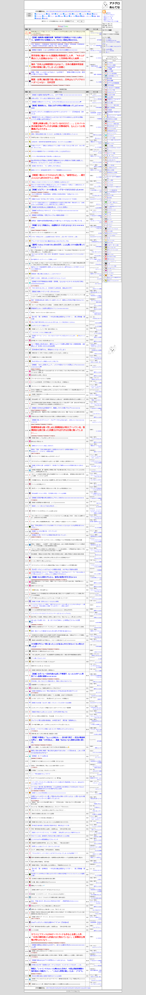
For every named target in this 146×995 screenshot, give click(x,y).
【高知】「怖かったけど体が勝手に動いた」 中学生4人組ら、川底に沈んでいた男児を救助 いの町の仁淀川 (57, 803)
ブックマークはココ (109, 14)
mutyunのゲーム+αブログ (112, 233)
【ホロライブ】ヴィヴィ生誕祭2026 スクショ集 (44, 232)
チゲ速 (108, 237)
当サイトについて (108, 16)
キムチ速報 (99, 82)
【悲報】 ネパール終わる (39, 756)
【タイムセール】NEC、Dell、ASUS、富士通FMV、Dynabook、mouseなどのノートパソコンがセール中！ (57, 255)
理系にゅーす (98, 747)
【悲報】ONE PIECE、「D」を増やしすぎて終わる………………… (50, 166)
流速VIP (100, 699)
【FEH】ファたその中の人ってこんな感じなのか (44, 511)
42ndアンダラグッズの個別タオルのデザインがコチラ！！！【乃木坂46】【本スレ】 (57, 113)
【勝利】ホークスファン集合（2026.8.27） (42, 445)
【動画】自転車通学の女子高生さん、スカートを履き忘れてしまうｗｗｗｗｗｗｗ (53, 640)
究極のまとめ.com (110, 259)
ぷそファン (109, 150)
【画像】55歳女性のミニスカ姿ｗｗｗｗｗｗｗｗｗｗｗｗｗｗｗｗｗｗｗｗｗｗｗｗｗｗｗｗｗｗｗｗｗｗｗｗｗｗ (58, 395)
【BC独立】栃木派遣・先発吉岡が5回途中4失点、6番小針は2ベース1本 (50, 825)
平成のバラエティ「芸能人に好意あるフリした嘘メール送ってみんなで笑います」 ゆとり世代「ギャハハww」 (58, 146)
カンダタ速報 (98, 147)
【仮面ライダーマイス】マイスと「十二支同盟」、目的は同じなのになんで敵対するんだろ (55, 832)
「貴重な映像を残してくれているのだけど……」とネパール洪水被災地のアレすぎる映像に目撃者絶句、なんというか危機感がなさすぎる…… (58, 126)
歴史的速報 (109, 197)
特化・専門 (51, 14)
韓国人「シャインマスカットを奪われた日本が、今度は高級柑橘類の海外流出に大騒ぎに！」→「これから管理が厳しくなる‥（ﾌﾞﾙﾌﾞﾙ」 (57, 970)
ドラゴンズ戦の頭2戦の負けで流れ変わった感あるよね (45, 156)
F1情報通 (99, 118)
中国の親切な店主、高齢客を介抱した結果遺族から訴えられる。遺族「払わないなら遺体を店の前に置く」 (58, 412)
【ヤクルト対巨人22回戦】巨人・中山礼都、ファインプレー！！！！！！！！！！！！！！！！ (57, 716)
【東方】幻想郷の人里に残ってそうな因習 (42, 813)
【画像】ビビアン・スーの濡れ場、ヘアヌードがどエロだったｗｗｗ (57, 190)
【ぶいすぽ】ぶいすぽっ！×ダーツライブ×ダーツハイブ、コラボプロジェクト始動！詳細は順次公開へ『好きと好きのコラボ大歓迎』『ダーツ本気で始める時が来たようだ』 (58, 263)
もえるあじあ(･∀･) (97, 195)
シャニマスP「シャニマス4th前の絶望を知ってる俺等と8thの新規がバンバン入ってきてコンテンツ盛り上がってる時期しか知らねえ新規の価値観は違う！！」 (58, 295)
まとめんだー (110, 224)
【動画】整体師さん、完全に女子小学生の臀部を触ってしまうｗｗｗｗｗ (57, 107)
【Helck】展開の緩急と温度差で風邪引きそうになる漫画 (46, 976)
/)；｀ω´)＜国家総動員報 (112, 190)
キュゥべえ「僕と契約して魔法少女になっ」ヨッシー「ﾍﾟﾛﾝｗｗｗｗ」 (50, 806)
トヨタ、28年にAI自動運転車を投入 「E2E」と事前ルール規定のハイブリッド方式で (54, 521)
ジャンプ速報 (98, 793)
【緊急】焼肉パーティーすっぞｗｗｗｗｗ (45, 291)
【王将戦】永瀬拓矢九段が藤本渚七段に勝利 (43, 878)
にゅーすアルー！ (97, 413)
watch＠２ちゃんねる (96, 471)
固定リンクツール (108, 19)
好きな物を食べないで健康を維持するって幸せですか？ (46, 688)
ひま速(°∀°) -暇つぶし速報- (113, 245)
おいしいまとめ (98, 484)
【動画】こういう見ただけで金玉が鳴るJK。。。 (44, 506)
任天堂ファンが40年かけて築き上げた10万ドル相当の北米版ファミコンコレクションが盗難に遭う (57, 874)
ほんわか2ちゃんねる (111, 209)
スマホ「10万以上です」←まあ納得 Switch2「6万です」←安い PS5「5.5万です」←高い (54, 236)
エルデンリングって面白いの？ (40, 325)
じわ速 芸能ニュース (112, 76)
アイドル (38, 16)
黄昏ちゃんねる (110, 254)
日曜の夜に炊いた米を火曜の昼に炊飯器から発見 (44, 733)
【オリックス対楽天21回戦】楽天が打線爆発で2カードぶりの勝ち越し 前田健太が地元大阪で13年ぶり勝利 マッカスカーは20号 (57, 475)
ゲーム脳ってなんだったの (38, 658)
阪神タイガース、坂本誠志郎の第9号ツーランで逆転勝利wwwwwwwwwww (51, 170)
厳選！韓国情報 (98, 74)
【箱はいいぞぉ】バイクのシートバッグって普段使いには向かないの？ (50, 182)
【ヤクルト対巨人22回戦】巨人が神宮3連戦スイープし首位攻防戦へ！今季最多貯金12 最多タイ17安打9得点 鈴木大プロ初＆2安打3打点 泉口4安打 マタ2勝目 (58, 549)
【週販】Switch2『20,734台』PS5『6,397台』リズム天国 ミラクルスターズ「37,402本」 (54, 199)
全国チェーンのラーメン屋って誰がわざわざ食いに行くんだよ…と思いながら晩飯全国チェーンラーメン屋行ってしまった (58, 797)
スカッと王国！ (98, 186)
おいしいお (99, 329)
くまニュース (98, 269)
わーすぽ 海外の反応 (96, 898)
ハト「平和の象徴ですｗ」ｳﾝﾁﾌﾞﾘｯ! (40, 774)
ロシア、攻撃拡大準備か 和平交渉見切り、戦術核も (45, 849)
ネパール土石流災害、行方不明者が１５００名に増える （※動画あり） (50, 382)
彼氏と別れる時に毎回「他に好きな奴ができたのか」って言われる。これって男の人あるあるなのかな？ (58, 751)
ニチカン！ (99, 865)
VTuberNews (98, 264)
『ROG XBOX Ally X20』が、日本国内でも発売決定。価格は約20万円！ (52, 288)
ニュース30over (110, 204)
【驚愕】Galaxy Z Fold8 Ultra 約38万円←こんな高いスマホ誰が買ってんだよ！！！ (58, 246)
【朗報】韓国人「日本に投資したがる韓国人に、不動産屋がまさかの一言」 (51, 865)
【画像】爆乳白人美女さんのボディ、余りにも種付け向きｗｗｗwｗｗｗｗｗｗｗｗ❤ (58, 946)
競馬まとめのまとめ (97, 379)
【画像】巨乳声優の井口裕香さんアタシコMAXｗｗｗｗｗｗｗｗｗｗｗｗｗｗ (57, 498)
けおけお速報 (98, 322)
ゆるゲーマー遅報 (97, 288)
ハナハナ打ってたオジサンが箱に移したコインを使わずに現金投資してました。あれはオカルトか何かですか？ (57, 783)
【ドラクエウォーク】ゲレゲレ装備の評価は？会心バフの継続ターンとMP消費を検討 (54, 565)
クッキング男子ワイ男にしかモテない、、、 (43, 561)
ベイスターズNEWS (97, 826)
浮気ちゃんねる (98, 617)
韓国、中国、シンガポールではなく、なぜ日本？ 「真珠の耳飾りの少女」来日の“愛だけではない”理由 (58, 73)
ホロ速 (100, 233)
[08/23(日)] (75, 11)
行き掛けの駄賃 (98, 734)
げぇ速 (100, 658)
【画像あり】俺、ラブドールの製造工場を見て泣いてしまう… (49, 535)
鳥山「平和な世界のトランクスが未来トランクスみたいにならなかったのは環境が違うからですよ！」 (57, 526)
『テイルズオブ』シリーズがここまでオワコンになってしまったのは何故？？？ (54, 853)
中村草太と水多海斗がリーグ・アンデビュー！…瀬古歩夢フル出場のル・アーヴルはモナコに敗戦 (57, 626)
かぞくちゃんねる (97, 162)
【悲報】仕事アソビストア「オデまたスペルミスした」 (46, 889)
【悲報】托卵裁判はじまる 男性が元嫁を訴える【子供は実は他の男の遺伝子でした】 (54, 691)
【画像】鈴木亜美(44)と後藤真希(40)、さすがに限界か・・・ (51, 207)
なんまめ (99, 278)
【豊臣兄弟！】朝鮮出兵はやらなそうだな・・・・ (45, 651)
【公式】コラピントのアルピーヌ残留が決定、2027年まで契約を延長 (54, 569)
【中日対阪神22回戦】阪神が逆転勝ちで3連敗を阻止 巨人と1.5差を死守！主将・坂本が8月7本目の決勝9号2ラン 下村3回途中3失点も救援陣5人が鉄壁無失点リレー (58, 403)
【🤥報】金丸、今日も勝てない (39, 590)
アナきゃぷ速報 (111, 65)
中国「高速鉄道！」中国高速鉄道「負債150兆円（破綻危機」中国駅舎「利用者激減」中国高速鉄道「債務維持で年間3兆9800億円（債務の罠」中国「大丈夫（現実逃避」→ (57, 45)
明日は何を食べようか (96, 292)
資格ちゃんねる (98, 610)
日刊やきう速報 (98, 836)
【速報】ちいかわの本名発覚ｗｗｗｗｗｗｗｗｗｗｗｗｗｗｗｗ (48, 793)
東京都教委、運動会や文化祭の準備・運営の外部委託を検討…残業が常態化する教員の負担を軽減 (57, 554)
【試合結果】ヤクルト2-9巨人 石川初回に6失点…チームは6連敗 (48, 493)
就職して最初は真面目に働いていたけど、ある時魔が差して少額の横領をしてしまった (54, 134)
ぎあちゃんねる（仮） (96, 362)
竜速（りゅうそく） (97, 400)
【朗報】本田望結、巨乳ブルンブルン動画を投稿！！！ (50, 215)
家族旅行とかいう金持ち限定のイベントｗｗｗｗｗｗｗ (50, 308)
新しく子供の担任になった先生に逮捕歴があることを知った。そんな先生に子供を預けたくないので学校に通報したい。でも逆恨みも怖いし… (58, 251)
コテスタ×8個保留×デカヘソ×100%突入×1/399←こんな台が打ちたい (51, 151)
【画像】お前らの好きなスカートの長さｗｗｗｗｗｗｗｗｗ (47, 951)
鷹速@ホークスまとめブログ (113, 280)
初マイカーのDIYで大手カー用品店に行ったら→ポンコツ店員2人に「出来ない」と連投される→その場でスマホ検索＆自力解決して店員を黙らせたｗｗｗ (57, 185)
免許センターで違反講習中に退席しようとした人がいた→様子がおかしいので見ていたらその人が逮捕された (57, 268)
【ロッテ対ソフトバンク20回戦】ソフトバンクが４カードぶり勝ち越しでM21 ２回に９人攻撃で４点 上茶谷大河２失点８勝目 (58, 516)
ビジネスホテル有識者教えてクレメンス (44, 839)
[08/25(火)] (62, 11)
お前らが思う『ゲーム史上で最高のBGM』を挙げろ (46, 98)
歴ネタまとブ (98, 138)
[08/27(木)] (49, 11)
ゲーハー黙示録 (98, 99)
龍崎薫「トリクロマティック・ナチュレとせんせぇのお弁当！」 (48, 894)
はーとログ (99, 692)
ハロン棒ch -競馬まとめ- (112, 202)
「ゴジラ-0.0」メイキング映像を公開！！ (42, 332)
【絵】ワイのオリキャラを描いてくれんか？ (43, 661)
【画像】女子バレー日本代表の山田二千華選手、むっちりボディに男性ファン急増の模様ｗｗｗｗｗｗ (57, 675)
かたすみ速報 (98, 850)
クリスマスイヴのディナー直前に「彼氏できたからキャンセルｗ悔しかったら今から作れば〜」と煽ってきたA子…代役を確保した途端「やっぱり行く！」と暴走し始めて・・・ (58, 605)
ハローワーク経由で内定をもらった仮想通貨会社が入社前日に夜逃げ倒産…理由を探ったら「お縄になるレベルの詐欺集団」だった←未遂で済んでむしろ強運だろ (58, 203)
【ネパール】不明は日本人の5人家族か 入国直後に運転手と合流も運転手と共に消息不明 (55, 305)
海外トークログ (98, 451)
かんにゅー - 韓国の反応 (113, 123)
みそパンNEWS (98, 305)
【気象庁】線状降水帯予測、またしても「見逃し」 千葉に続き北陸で (50, 843)
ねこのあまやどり (98, 910)
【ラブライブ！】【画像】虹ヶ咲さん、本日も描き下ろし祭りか (48, 386)
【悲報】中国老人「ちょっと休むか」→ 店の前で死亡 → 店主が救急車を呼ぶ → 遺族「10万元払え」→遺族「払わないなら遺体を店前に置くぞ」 (58, 739)
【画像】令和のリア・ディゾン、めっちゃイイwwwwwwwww (47, 917)
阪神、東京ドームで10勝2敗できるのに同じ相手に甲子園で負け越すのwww (51, 631)
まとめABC (99, 506)
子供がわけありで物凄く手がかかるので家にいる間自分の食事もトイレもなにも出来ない (55, 416)
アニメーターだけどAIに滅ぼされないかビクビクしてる (50, 241)
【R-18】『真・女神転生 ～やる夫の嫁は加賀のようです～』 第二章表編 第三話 (58, 318)
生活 (66, 16)
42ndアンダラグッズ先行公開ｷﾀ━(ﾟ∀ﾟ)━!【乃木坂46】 (50, 922)
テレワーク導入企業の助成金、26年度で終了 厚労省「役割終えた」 (54, 720)
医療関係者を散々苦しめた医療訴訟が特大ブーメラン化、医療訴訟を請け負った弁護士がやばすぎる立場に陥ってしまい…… (58, 430)
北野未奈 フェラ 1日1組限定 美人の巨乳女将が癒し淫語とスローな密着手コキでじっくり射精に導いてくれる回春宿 (58, 594)
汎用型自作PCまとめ (96, 241)
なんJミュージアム (97, 95)
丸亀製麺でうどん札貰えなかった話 (40, 684)
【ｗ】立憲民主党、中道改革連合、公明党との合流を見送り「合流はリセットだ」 (55, 194)
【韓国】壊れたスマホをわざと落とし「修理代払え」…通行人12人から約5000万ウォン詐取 (58, 176)
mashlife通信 (98, 207)
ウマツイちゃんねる (97, 598)
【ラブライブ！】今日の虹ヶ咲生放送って (42, 818)
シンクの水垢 (34, 930)
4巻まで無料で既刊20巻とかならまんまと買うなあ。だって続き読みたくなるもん (53, 322)
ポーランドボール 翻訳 (96, 847)
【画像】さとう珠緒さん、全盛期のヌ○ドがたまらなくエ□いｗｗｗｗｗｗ (57, 226)
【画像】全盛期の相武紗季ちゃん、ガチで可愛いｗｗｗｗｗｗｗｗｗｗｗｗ (56, 95)
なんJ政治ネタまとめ (111, 40)
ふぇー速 (109, 214)
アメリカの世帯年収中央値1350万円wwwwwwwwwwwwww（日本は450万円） (52, 610)
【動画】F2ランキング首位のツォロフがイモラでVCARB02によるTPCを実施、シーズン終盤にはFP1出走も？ (57, 118)
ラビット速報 (98, 382)
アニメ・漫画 (54, 16)
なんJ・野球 (67, 14)
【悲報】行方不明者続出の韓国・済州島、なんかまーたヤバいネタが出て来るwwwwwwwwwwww (57, 282)
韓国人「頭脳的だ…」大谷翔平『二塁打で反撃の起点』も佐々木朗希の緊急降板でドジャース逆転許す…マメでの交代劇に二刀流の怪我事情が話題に (58, 544)
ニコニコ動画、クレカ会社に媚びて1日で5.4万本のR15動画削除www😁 (50, 747)
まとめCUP (99, 602)
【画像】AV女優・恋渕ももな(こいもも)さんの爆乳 (45, 601)
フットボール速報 (111, 137)
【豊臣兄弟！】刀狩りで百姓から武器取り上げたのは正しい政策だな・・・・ (52, 353)
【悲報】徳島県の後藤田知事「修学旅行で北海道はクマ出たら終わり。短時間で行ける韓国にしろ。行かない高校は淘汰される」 (56, 39)
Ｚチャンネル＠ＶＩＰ (111, 261)
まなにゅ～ (99, 204)
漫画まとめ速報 (98, 166)
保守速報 (99, 39)
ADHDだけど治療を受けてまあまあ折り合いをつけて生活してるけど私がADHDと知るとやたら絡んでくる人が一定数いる (58, 371)
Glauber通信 (110, 102)
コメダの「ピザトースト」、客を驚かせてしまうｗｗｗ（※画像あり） (50, 698)
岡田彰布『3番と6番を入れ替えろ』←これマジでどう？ (46, 274)
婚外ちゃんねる (98, 341)
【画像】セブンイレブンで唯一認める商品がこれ (44, 329)
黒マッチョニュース (97, 829)
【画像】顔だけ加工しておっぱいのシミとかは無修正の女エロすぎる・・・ (51, 822)
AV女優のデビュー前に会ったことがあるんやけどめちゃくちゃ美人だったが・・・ (57, 645)
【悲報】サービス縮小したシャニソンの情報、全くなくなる (47, 761)
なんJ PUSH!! (98, 712)
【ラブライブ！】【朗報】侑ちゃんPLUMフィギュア (45, 456)
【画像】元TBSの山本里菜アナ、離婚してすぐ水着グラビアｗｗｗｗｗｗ (55, 408)
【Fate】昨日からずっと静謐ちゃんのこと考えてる (44, 361)
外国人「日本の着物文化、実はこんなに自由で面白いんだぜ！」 (48, 765)
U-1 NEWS (108, 38)
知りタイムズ (98, 554)
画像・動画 (96, 16)
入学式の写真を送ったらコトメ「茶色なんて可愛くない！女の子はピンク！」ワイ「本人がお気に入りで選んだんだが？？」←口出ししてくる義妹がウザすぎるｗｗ (58, 573)
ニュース (83, 14)
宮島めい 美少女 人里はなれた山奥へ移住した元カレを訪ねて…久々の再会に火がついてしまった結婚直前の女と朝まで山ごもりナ (57, 913)
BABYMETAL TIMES (111, 256)
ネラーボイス (98, 283)
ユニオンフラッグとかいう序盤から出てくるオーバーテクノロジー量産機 (51, 707)
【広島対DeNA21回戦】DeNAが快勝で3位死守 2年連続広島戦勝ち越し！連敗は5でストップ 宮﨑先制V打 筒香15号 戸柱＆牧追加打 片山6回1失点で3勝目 (57, 636)
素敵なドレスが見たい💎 (38, 885)
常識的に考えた (98, 803)
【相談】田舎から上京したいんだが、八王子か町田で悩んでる (49, 712)
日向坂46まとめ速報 (97, 350)
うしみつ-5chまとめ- (96, 438)
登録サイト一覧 (108, 18)
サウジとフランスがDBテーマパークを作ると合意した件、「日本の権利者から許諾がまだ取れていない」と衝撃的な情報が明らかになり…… (58, 937)
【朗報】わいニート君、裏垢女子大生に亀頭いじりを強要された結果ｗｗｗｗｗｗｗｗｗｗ (55, 984)
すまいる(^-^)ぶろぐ (97, 251)
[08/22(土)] (81, 11)
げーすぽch (109, 226)
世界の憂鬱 (110, 80)
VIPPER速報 (99, 107)
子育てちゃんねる (97, 134)
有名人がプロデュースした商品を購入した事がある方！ (46, 906)
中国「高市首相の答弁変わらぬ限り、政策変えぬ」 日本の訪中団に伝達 (51, 829)
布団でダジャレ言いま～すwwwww (40, 666)
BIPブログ (99, 503)
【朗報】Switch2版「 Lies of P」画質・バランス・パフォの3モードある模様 (51, 702)
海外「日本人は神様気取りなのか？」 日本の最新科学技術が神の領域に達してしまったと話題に (57, 65)
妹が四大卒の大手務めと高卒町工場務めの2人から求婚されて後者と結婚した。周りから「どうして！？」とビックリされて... (57, 161)
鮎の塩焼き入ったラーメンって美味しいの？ (44, 259)
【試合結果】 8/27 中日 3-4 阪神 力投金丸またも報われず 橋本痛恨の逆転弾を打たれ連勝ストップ (58, 399)
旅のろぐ (99, 685)
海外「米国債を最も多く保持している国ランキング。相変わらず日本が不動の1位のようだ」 (58, 300)
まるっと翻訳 (110, 180)
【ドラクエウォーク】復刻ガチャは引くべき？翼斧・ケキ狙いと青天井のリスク (52, 461)
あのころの (109, 219)
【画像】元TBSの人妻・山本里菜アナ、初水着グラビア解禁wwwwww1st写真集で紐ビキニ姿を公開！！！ (57, 466)
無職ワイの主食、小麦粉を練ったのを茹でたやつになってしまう (48, 278)
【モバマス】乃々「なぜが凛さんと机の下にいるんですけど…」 (48, 810)
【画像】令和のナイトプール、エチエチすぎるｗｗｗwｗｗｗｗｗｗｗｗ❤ (56, 102)
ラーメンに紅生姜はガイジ (38, 484)
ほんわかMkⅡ (98, 255)
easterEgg (109, 212)
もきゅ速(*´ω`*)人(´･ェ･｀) (112, 268)
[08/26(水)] (56, 11)
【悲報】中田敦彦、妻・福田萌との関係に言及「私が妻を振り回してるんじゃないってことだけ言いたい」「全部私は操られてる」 (58, 470)
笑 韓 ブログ (110, 155)
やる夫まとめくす (97, 318)
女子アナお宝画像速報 (113, 83)
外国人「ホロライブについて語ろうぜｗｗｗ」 (43, 312)
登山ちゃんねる (98, 309)
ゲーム (46, 16)
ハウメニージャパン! (111, 174)
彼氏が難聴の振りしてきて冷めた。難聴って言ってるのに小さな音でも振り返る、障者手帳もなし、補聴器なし (58, 582)
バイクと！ (99, 182)
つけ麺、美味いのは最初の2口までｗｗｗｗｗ (43, 882)
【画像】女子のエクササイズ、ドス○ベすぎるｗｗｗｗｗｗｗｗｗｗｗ (54, 210)
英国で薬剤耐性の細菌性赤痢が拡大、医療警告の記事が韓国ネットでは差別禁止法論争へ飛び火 (57, 857)
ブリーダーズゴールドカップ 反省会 (41, 378)
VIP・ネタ (59, 14)
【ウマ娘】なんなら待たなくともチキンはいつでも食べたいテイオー (49, 598)
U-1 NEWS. (99, 58)
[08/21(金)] (87, 11)
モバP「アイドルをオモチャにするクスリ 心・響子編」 (46, 778)
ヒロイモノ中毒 (111, 90)
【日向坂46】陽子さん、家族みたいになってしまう (48, 349)
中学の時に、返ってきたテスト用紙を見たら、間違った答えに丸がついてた (51, 681)
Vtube (61, 16)
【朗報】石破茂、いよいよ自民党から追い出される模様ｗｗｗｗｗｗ (54, 50)
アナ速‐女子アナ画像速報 (113, 87)
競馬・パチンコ (86, 16)
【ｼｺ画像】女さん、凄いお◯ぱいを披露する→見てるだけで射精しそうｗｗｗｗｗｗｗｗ (55, 480)
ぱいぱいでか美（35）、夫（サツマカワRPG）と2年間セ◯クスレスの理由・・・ (55, 621)
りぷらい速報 (98, 561)
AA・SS (72, 16)
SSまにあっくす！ (97, 810)
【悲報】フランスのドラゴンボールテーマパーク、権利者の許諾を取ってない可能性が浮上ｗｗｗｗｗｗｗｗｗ (58, 979)
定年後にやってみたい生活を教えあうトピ (42, 340)
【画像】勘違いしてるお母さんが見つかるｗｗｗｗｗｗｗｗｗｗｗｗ (49, 438)
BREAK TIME (110, 242)
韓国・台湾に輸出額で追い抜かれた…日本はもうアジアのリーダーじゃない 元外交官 (58, 80)
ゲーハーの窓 (98, 662)
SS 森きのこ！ (98, 807)
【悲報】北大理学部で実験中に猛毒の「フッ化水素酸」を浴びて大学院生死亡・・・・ (54, 695)
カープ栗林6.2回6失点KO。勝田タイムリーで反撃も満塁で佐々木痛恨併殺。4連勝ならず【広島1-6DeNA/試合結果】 (58, 345)
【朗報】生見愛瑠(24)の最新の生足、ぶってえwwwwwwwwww (48, 502)
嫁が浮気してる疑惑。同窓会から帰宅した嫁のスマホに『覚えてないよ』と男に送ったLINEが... (57, 617)
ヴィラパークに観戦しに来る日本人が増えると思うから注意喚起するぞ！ (51, 557)
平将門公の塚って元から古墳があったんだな (43, 137)
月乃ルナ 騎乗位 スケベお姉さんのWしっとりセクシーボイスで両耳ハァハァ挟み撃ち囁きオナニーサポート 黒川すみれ (57, 390)
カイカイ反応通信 (112, 73)
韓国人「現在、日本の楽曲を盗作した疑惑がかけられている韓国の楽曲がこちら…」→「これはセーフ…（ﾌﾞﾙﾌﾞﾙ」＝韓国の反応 (57, 450)
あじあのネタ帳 (111, 94)
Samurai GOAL (98, 558)
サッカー (76, 14)
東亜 (90, 14)
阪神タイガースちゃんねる (112, 249)
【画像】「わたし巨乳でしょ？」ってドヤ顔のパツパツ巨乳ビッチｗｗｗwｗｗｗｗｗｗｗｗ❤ (58, 366)
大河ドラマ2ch (98, 353)
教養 (78, 16)
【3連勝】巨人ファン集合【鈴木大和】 (41, 357)
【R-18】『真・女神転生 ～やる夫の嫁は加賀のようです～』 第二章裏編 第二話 (58, 869)
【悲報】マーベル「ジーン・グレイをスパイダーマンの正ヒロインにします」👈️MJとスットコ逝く (58, 336)
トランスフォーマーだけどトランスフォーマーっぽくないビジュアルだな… (51, 613)
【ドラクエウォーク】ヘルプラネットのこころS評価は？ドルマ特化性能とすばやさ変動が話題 (56, 540)
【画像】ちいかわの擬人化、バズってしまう (44, 531)
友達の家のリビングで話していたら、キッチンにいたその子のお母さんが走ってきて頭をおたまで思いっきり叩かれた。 (58, 32)
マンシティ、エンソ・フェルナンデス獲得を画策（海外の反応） (48, 897)
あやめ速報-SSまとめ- (96, 894)
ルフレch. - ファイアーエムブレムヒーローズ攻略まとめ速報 (96, 512)
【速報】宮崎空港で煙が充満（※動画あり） (43, 670)
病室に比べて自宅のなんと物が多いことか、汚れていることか (48, 909)
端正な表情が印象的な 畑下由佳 (40, 861)
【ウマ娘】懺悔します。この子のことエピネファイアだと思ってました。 (51, 724)
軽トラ (107, 52)
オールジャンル (40, 14)
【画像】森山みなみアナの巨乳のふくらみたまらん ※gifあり (52, 960)
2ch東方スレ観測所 (97, 814)
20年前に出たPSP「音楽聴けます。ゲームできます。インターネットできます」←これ (56, 965)
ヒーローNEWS (98, 333)
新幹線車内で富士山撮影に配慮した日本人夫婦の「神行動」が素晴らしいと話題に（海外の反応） (57, 955)
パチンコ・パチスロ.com (112, 157)
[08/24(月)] (68, 11)
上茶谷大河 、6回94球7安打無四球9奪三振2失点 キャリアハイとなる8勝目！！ (52, 142)
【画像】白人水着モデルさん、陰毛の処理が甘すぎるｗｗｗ (54, 577)
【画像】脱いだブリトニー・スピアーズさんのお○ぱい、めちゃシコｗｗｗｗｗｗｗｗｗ (57, 421)
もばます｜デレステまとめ (112, 228)
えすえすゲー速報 (97, 771)
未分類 (46, 18)
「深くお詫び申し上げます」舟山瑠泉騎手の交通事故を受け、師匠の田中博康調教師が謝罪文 (56, 654)
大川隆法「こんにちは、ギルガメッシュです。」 (44, 770)
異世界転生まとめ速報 (96, 536)
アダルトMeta (98, 391)
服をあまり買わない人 (37, 441)
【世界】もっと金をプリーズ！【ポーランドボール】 (45, 846)
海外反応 (38, 18)
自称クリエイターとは (37, 585)
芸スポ (95, 14)
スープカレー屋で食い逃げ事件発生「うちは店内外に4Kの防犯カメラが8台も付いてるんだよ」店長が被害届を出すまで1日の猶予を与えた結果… (57, 787)
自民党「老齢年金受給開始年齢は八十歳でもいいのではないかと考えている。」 (58, 221)
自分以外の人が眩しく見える (39, 375)
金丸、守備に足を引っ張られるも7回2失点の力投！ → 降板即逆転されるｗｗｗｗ (54, 901)
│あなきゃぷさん (97, 862)
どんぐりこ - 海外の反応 (113, 105)
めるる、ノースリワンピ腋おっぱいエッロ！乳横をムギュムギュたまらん (52, 729)
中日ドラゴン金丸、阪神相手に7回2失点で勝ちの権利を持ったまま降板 (50, 836)
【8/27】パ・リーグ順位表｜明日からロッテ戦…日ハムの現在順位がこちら (51, 488)
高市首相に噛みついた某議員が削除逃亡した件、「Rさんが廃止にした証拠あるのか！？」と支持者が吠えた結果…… (57, 56)
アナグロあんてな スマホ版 (111, 21)
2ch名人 (100, 879)
